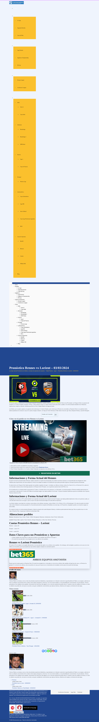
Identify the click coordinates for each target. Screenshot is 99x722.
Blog (18, 274)
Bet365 (21, 241)
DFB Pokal (22, 144)
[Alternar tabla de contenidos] (54, 414)
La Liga (19, 20)
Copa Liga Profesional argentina (27, 218)
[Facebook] (43, 651)
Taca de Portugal (27, 638)
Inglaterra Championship (23, 57)
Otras (15, 97)
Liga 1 (21, 159)
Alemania (19, 124)
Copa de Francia (24, 166)
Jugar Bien (73, 692)
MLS (21, 226)
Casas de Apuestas (21, 236)
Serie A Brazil (23, 211)
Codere (21, 256)
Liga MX (22, 204)
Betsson (22, 248)
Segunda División (21, 28)
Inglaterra (16, 45)
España (16, 16)
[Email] (51, 651)
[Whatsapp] (48, 651)
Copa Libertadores (24, 196)
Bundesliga (22, 129)
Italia (18, 102)
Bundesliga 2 (23, 136)
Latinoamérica (20, 192)
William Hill (23, 263)
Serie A (21, 107)
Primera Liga (23, 181)
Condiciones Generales (63, 692)
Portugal (19, 177)
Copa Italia (22, 114)
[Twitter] (45, 651)
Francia (19, 154)
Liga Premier (20, 50)
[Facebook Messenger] (56, 651)
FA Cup (19, 65)
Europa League (20, 80)
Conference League (21, 87)
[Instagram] (53, 651)
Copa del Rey (20, 35)
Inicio (15, 8)
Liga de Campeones (18, 75)
